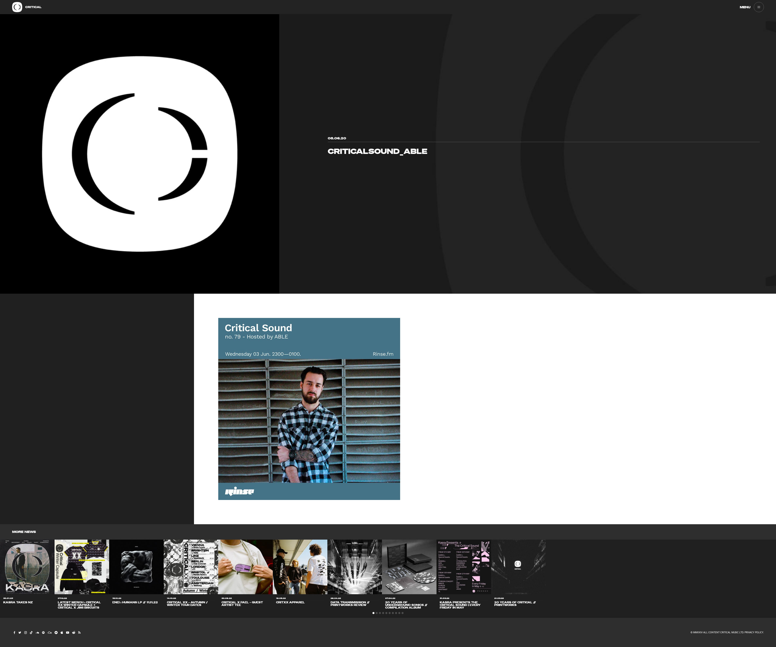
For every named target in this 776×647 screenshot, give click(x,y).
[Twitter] (19, 632)
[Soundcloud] (37, 632)
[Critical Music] (17, 7)
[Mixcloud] (49, 632)
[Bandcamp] (56, 632)
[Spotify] (43, 632)
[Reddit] (73, 632)
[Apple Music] (61, 632)
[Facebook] (14, 632)
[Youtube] (67, 632)
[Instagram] (25, 632)
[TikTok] (31, 632)
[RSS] (79, 632)
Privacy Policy (753, 632)
